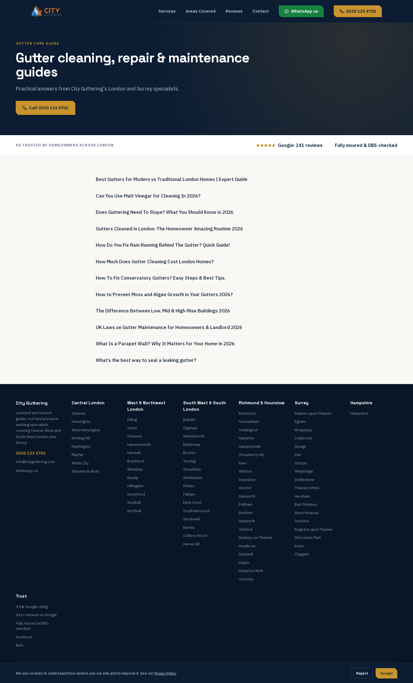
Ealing (132, 419)
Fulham (189, 494)
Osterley (246, 579)
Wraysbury (303, 430)
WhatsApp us (304, 11)
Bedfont (246, 512)
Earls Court (192, 502)
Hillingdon (135, 486)
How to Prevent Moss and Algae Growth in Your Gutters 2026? (164, 294)
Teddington (248, 430)
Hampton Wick (251, 570)
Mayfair (78, 454)
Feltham (245, 504)
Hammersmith (139, 444)
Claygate (302, 554)
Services (167, 11)
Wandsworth (194, 436)
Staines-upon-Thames (313, 413)
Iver (298, 454)
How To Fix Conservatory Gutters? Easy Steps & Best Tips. (161, 278)
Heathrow (247, 546)
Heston (245, 487)
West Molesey (307, 512)
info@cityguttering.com (35, 461)
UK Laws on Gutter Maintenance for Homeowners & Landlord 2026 (169, 327)
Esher (299, 546)
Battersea (191, 444)
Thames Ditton (307, 487)
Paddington (81, 446)
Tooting (189, 461)
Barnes (189, 527)
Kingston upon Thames (314, 529)
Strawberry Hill (251, 454)
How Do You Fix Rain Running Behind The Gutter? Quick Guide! (163, 245)
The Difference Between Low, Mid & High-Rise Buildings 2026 (163, 311)
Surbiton (302, 521)
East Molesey (306, 504)
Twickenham (249, 421)
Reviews (234, 11)
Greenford (136, 494)
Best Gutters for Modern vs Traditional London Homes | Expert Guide (172, 179)
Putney (188, 486)
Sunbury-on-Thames (255, 537)
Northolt (134, 511)
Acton (132, 428)
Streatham (192, 469)
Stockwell (191, 519)
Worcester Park (308, 537)
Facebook (24, 637)
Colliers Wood (195, 535)
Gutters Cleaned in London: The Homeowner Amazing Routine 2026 (169, 229)
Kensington (81, 421)
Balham (189, 419)
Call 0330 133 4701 (49, 107)
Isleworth (247, 496)
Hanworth (247, 521)
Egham (300, 421)
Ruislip (132, 477)
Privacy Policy (165, 673)
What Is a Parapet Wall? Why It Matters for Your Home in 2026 (165, 344)
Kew (242, 463)
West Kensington (86, 430)
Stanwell (246, 554)
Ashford (245, 529)
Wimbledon (192, 477)
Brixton (189, 452)
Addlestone (304, 479)
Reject (362, 673)
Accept (386, 673)
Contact (261, 11)
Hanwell (133, 452)
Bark (19, 645)
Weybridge (304, 471)
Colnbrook (303, 438)
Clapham (190, 428)
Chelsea (78, 413)
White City (80, 463)
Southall (134, 502)
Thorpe (301, 463)
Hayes (244, 562)
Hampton (246, 438)
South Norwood (196, 511)
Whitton (245, 471)
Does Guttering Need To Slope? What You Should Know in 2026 (164, 212)
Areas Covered (200, 11)
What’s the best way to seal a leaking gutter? (146, 360)
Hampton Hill (249, 446)
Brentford (135, 461)
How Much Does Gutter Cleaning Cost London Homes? (155, 261)
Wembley (135, 469)
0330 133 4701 (361, 11)
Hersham (302, 496)
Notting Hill (81, 438)
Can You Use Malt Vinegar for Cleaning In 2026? (148, 196)
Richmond (247, 413)
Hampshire (359, 413)
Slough (300, 446)
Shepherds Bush (85, 471)
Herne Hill (191, 544)
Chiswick (134, 436)
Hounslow (247, 479)
